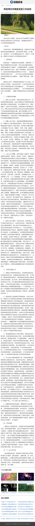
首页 (2, 5)
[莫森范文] (17, 2)
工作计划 (8, 5)
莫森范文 (15, 524)
